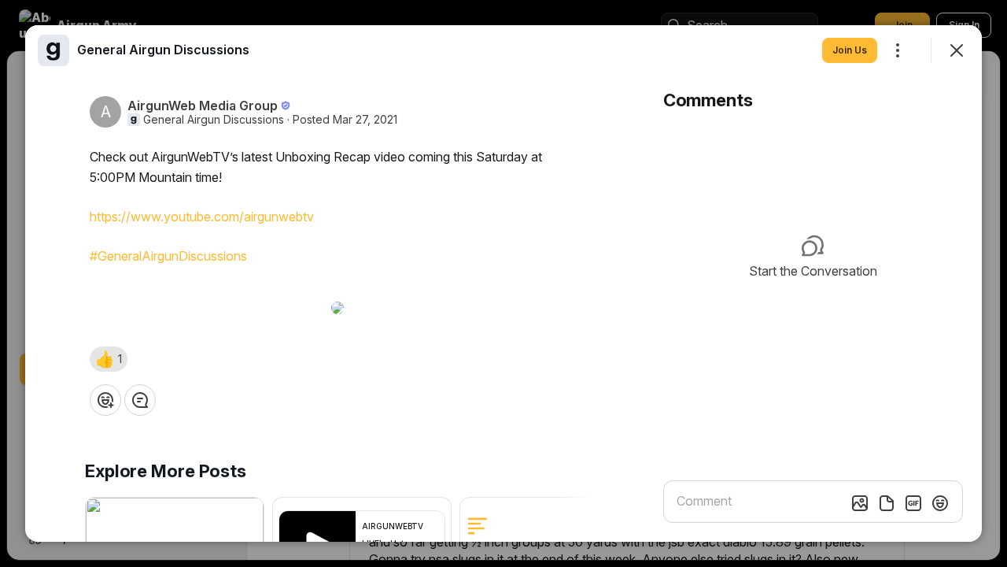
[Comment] (140, 400)
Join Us (849, 50)
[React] (105, 400)
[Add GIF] (913, 503)
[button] (108, 359)
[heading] (163, 49)
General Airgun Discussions (213, 119)
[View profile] (53, 50)
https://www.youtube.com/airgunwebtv (202, 216)
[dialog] (503, 283)
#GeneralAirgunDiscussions (168, 256)
